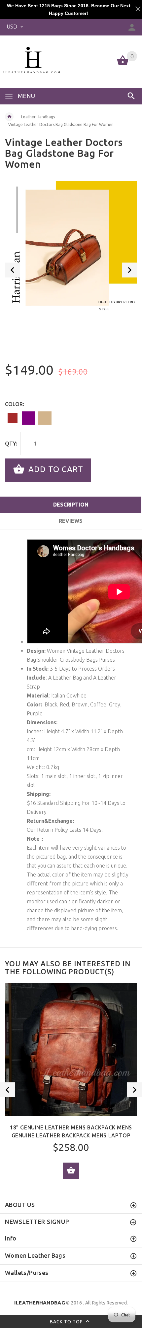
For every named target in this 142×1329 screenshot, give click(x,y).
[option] (71, 247)
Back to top (67, 1321)
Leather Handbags (38, 117)
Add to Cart (54, 469)
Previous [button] (12, 270)
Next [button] (129, 270)
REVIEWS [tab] (71, 521)
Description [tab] (71, 505)
